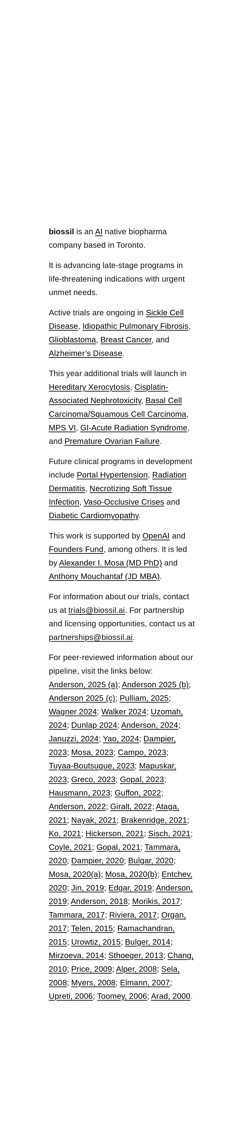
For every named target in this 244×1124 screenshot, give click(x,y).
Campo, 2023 (142, 752)
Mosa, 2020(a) (75, 874)
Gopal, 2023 (142, 779)
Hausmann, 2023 (79, 792)
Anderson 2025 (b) (155, 684)
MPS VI (62, 427)
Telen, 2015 (92, 928)
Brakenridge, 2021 (154, 820)
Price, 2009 (91, 969)
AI (99, 231)
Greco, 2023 (93, 779)
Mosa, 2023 (92, 752)
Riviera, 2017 (133, 914)
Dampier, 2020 (97, 860)
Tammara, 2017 (77, 914)
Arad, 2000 (171, 996)
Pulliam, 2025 (144, 698)
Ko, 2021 (65, 833)
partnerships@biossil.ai (91, 637)
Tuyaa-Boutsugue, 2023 (92, 765)
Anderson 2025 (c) (82, 698)
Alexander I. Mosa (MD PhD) (110, 562)
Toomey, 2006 (122, 996)
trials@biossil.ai (96, 610)
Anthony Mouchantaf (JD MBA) (104, 576)
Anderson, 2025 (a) (83, 684)
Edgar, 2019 (130, 887)
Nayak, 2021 (94, 820)
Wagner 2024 (73, 711)
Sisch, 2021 (169, 833)
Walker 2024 (123, 711)
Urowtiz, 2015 (96, 942)
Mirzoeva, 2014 (76, 955)
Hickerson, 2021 (114, 833)
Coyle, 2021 (70, 847)
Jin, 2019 (87, 887)
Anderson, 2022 (77, 806)
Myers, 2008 (93, 982)
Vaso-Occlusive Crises (124, 501)
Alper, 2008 (136, 969)
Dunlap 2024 (94, 725)
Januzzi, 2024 (74, 738)
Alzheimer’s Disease (85, 353)
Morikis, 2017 (156, 901)
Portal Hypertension (112, 474)
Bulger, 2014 (147, 942)
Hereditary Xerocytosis (89, 387)
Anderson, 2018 (99, 901)
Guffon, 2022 (138, 792)
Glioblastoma (72, 339)
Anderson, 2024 (149, 725)
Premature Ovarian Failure (112, 441)
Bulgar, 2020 (150, 860)
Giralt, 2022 (131, 806)
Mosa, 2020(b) (131, 874)
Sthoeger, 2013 (135, 955)
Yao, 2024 (121, 738)
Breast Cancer (126, 339)
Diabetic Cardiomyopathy (94, 515)
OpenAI (156, 535)
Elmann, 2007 (145, 982)
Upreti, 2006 (71, 996)
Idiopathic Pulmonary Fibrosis (135, 326)
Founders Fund (76, 549)
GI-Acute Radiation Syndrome (133, 427)
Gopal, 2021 (118, 847)
